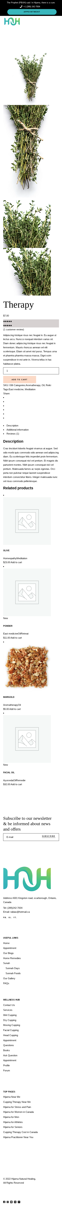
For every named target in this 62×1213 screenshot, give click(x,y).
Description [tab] (12, 425)
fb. (5, 917)
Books (6, 1050)
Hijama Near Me (11, 1096)
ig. (10, 917)
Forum (6, 1070)
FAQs (6, 983)
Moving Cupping (11, 1025)
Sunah (6, 963)
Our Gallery (9, 978)
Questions (8, 1045)
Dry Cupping (9, 1020)
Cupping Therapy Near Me (17, 1102)
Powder (7, 626)
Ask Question (10, 1055)
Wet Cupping (10, 1015)
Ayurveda (8, 780)
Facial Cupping (11, 1030)
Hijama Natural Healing (23, 1178)
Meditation (30, 389)
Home (6, 943)
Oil (43, 385)
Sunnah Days (13, 968)
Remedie (20, 780)
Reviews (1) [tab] (13, 433)
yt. (15, 917)
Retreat (24, 633)
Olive (6, 550)
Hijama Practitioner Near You (18, 1137)
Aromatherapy (33, 385)
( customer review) (13, 329)
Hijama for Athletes (13, 1122)
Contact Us (9, 1005)
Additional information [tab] (18, 429)
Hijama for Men (11, 1117)
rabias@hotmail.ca (20, 911)
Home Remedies (12, 958)
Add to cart (20, 380)
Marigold (8, 697)
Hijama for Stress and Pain (17, 1107)
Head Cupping (10, 1035)
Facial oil (9, 772)
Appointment (9, 948)
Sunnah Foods (13, 973)
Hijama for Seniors (12, 1127)
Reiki (48, 385)
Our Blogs (8, 953)
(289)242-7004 (14, 907)
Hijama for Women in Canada (18, 1112)
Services (7, 1010)
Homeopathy (10, 558)
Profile (6, 1065)
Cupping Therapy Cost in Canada (20, 1132)
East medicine (16, 389)
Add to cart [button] (16, 562)
